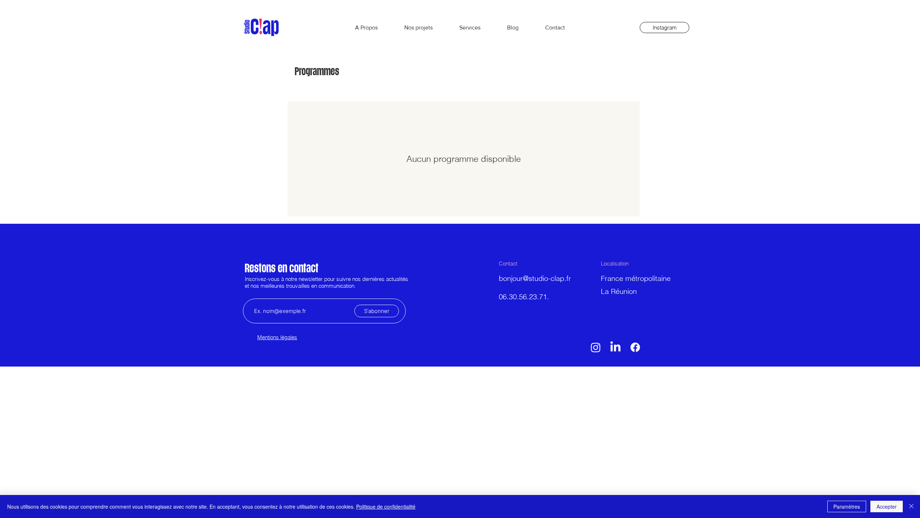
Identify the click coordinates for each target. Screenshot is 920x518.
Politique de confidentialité (385, 506)
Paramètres (846, 506)
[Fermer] (911, 506)
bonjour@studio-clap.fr (535, 278)
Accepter (887, 506)
